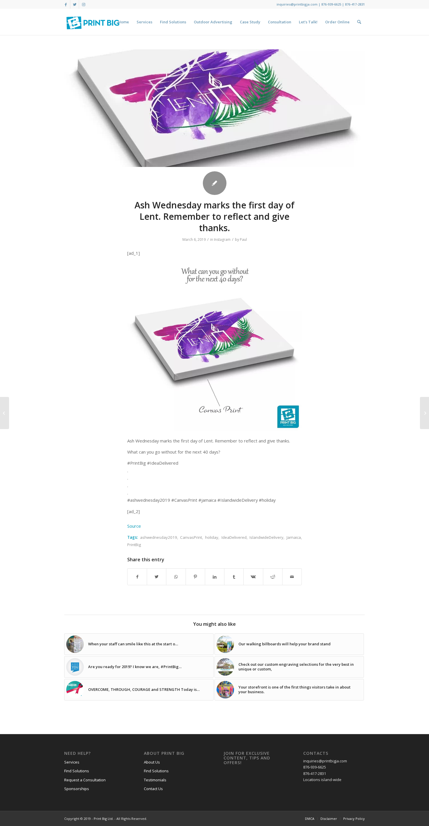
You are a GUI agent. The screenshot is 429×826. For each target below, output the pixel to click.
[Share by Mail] (291, 577)
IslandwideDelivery (266, 537)
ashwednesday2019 (158, 537)
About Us (152, 762)
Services (71, 762)
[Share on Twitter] (156, 577)
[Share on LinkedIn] (214, 577)
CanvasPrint (191, 537)
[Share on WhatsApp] (175, 577)
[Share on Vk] (253, 577)
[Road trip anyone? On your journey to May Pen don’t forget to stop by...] (424, 413)
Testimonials (155, 780)
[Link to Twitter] (74, 4)
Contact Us (153, 788)
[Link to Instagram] (83, 4)
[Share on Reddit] (272, 577)
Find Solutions (76, 770)
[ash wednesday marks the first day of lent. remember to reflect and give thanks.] (214, 108)
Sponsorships (76, 788)
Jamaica (294, 537)
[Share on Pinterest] (195, 577)
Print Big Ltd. (104, 818)
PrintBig (134, 544)
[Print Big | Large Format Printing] (92, 22)
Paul (243, 239)
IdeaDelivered (234, 537)
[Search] (359, 22)
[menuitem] (123, 22)
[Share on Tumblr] (233, 577)
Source (134, 526)
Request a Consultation (85, 780)
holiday (211, 537)
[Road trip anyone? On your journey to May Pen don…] (4, 413)
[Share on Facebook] (137, 577)
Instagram (222, 239)
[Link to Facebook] (66, 4)
